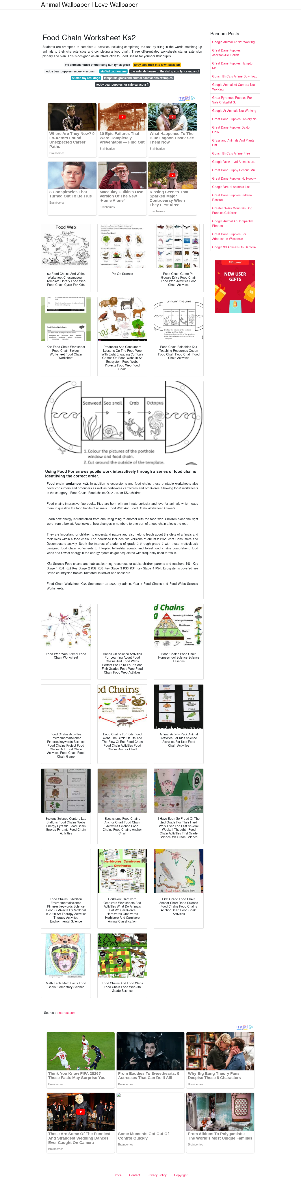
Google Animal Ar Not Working (233, 42)
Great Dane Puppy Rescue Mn (233, 170)
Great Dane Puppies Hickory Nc (234, 119)
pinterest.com (66, 1012)
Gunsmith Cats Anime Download (234, 76)
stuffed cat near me (113, 71)
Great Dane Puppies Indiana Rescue (232, 197)
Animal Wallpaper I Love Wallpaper (89, 4)
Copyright (181, 1175)
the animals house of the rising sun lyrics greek (97, 65)
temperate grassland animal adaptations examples (138, 78)
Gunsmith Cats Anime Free (231, 153)
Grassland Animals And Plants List (233, 142)
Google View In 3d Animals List (233, 161)
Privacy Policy (157, 1175)
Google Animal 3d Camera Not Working (233, 86)
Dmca (117, 1175)
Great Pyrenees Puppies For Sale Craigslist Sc (232, 99)
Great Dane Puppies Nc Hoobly (234, 178)
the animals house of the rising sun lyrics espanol (165, 71)
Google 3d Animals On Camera (234, 247)
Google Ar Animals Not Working (234, 110)
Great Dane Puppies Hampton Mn (233, 65)
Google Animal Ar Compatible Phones (232, 223)
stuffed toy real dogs (86, 78)
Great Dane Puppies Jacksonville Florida (226, 52)
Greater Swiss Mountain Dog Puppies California (232, 210)
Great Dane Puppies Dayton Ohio (231, 129)
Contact (134, 1175)
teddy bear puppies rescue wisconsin (70, 71)
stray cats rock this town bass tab (157, 65)
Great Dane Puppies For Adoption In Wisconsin (229, 236)
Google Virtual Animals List (231, 186)
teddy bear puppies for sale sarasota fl (122, 84)
